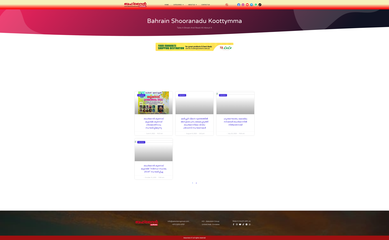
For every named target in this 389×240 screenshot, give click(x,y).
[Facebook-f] (234, 224)
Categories (177, 4)
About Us (191, 4)
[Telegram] (246, 224)
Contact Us (205, 4)
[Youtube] (240, 224)
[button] (226, 4)
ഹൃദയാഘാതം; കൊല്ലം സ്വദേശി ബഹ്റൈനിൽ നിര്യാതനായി (235, 122)
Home (167, 4)
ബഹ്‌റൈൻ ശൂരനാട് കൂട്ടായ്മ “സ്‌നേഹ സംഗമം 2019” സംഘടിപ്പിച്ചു (153, 169)
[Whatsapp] (250, 224)
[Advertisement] (194, 68)
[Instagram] (237, 224)
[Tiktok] (243, 224)
